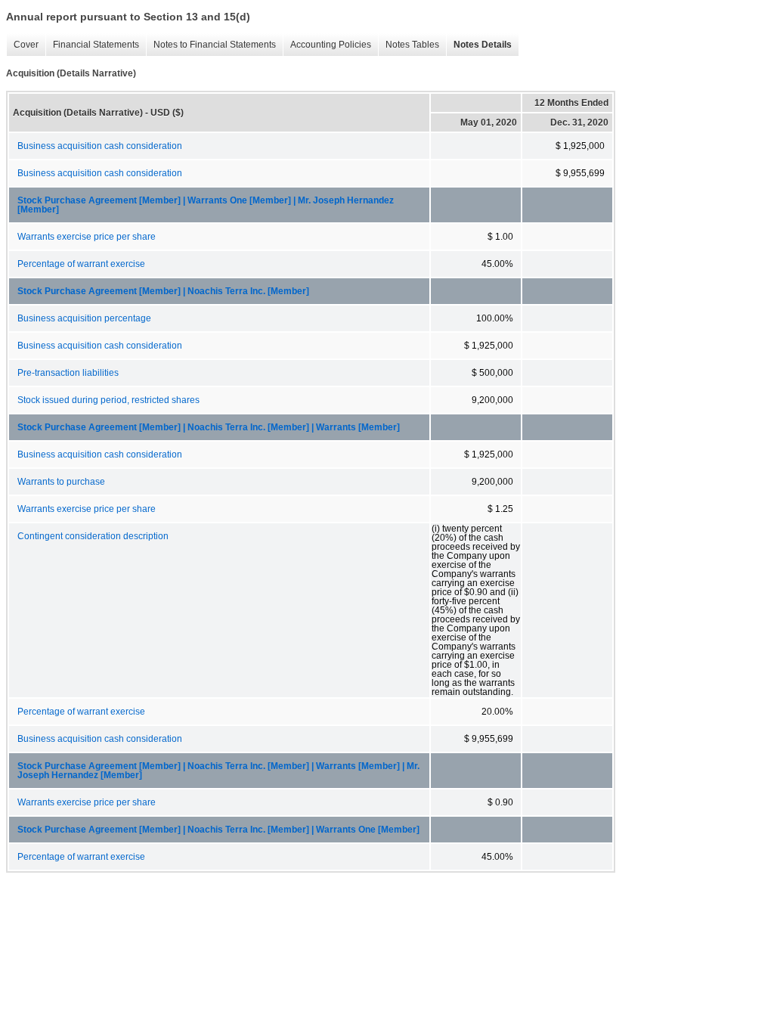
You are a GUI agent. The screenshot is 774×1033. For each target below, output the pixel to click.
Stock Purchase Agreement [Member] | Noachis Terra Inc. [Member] (163, 291)
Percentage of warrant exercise (81, 263)
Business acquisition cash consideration (99, 145)
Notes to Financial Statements (211, 45)
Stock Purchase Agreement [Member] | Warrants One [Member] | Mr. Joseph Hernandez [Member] (205, 205)
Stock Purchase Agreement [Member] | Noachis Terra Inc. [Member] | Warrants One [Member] (218, 829)
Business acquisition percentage (84, 318)
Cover (22, 45)
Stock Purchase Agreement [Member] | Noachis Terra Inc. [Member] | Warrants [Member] (208, 427)
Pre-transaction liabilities (68, 372)
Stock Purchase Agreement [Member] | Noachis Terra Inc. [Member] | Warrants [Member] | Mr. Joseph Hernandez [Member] (218, 771)
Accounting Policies (327, 45)
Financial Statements (92, 45)
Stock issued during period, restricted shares (108, 400)
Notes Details (479, 45)
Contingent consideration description (93, 536)
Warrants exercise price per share (86, 236)
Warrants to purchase (61, 481)
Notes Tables (408, 45)
